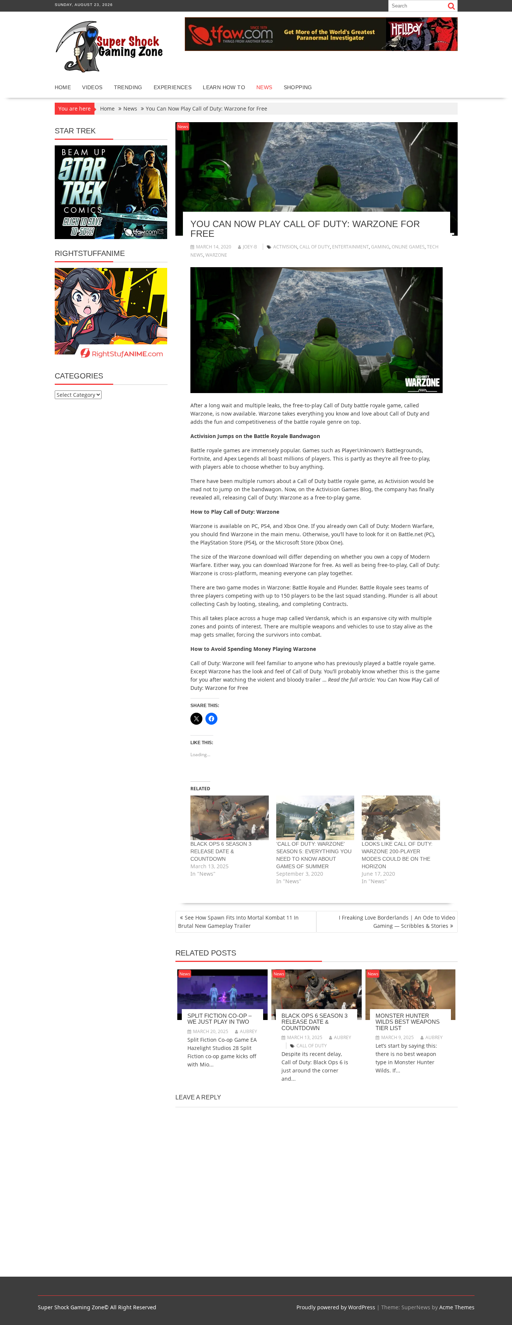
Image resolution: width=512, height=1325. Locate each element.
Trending (128, 87)
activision (285, 247)
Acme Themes (457, 1307)
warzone (216, 255)
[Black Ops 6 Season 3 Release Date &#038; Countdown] (229, 818)
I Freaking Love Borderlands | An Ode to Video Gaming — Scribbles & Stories (397, 921)
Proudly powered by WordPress (335, 1307)
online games (408, 247)
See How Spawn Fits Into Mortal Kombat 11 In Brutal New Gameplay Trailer (238, 921)
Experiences (173, 87)
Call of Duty (314, 247)
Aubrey (248, 1031)
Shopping (298, 87)
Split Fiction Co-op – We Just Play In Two (219, 1018)
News (264, 87)
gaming (380, 247)
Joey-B (250, 247)
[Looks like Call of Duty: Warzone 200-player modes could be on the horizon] (401, 818)
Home (63, 87)
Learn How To (224, 87)
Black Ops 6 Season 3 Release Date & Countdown (221, 851)
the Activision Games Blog (338, 489)
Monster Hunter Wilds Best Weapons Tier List (408, 1021)
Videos (92, 87)
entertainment (350, 247)
